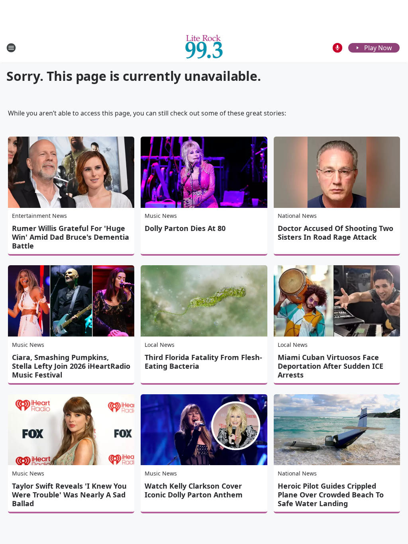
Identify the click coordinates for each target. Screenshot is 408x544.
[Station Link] (204, 48)
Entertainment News (39, 215)
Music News (161, 215)
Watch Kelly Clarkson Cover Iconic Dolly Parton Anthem (194, 490)
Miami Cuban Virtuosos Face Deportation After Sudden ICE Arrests (330, 366)
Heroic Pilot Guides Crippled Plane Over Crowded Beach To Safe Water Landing (331, 494)
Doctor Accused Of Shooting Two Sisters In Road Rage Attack (335, 232)
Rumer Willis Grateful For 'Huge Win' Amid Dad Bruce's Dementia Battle (70, 237)
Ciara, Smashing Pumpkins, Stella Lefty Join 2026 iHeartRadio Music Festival (71, 366)
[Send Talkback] (337, 48)
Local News (160, 344)
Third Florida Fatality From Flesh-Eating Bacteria (203, 361)
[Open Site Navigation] (11, 48)
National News (297, 215)
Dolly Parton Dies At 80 (185, 228)
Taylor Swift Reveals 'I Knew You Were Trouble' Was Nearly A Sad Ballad (69, 494)
